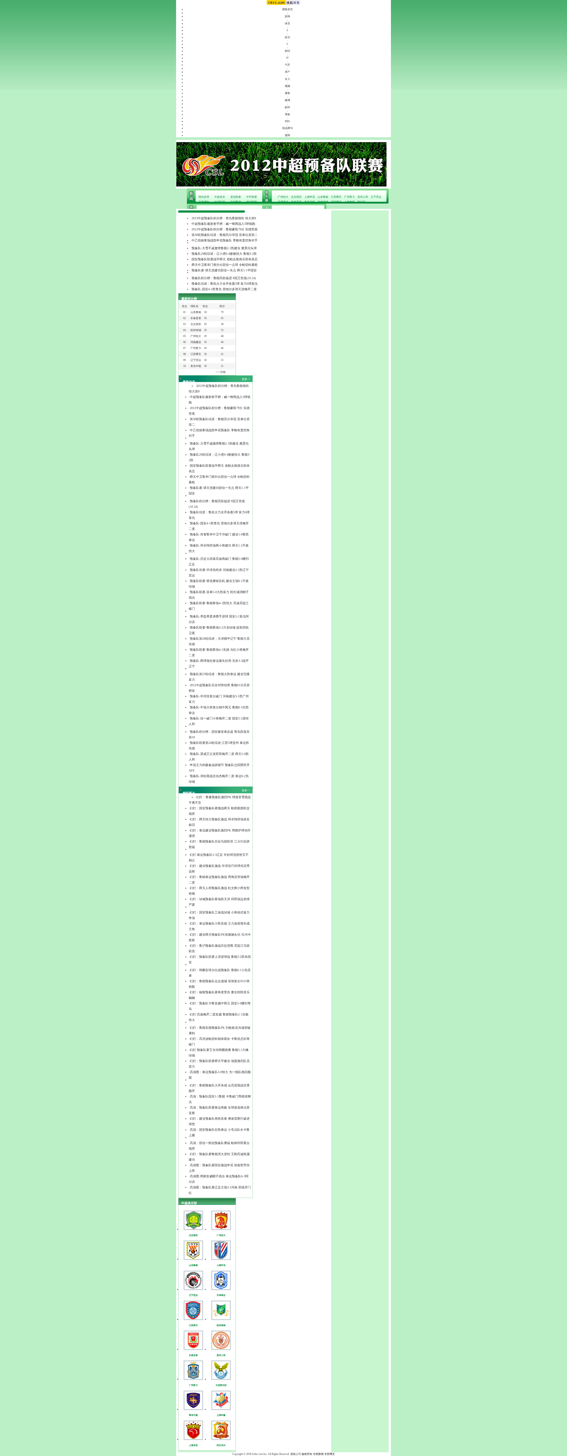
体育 (287, 23)
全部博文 (329, 1454)
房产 (287, 71)
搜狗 (287, 135)
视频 (287, 86)
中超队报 (219, 201)
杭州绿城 (323, 201)
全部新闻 (318, 1454)
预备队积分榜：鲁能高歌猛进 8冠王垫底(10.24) (224, 278)
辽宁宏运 (376, 196)
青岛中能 (309, 201)
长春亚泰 (296, 201)
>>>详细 (220, 372)
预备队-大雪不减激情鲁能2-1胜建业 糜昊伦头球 (224, 248)
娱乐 (287, 37)
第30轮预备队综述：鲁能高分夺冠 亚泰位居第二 (225, 235)
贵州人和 (362, 196)
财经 (287, 51)
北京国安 (296, 196)
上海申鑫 (349, 201)
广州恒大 (283, 196)
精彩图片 (189, 793)
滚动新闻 (251, 201)
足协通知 (203, 201)
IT (287, 57)
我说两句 (287, 128)
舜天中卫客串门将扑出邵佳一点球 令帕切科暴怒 (225, 265)
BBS (287, 121)
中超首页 (219, 196)
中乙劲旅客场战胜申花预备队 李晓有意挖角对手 (225, 240)
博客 (287, 114)
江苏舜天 (336, 196)
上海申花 (309, 196)
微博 (287, 100)
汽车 (287, 64)
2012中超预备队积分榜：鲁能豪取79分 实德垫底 (225, 229)
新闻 (287, 16)
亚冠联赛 (235, 196)
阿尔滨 (361, 201)
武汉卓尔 (221, 1445)
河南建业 (336, 201)
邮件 (287, 107)
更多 (244, 379)
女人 (287, 78)
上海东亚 (193, 1445)
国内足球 (203, 196)
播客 (287, 93)
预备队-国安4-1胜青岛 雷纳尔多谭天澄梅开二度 (224, 289)
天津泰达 (283, 201)
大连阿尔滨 (221, 1385)
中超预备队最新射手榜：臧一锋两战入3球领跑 (223, 223)
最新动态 (189, 382)
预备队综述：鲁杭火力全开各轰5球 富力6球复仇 (225, 283)
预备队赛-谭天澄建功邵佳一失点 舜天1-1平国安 (224, 270)
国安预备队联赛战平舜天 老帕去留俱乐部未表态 (225, 259)
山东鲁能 (323, 196)
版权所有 (307, 1454)
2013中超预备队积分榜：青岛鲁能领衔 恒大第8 (224, 218)
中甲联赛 (251, 196)
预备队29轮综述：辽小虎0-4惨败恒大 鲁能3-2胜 (224, 253)
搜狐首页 (287, 9)
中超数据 (235, 201)
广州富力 (349, 196)
